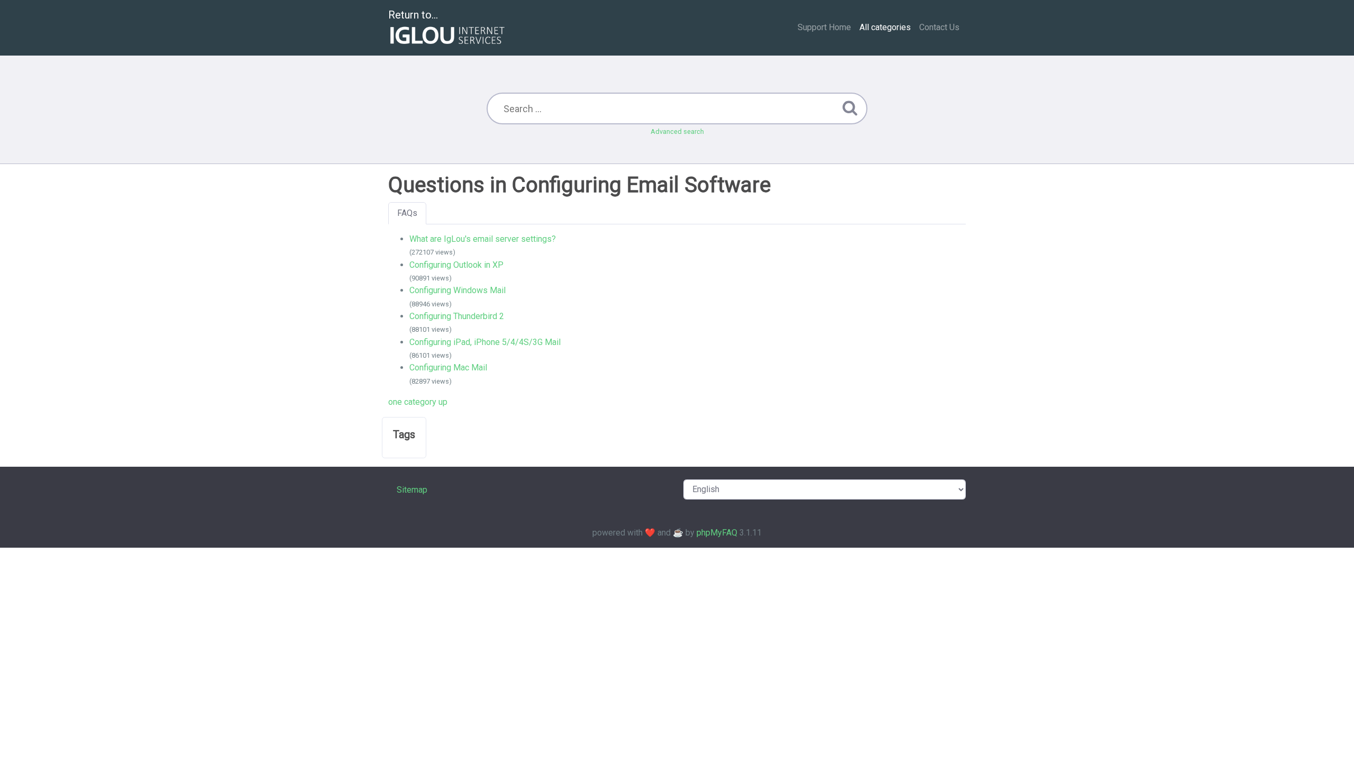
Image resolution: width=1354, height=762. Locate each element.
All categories (885, 27)
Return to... (413, 14)
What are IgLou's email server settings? (482, 239)
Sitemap (412, 490)
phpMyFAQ (717, 533)
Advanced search (677, 131)
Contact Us (939, 27)
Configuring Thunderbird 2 (456, 316)
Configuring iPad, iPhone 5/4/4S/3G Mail (485, 342)
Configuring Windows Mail (457, 290)
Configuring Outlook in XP (456, 265)
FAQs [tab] (407, 213)
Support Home (824, 27)
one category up (417, 402)
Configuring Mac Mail (448, 367)
